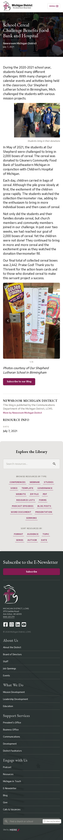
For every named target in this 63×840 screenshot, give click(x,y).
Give (5, 802)
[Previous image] (8, 321)
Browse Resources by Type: (31, 476)
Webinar (35, 482)
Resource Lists (25, 500)
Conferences (18, 482)
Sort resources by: (31, 528)
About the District (12, 647)
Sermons (31, 518)
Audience (32, 534)
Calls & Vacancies (11, 809)
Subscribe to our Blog (19, 381)
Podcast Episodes (22, 506)
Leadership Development (15, 699)
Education (8, 706)
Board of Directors (12, 654)
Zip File (34, 494)
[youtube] (23, 624)
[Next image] (55, 321)
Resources (8, 774)
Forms (43, 500)
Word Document (21, 512)
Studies (48, 482)
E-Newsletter (9, 788)
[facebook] (5, 624)
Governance (44, 488)
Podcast (7, 767)
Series (20, 540)
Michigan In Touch (12, 781)
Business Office (11, 729)
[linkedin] (17, 624)
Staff (5, 661)
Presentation (43, 512)
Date (6, 427)
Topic (46, 534)
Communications (11, 736)
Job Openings (9, 668)
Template (27, 488)
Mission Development (14, 692)
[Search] (54, 464)
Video (14, 488)
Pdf (45, 494)
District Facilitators (12, 750)
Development (10, 743)
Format (18, 534)
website (21, 494)
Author (32, 540)
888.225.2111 (9, 617)
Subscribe (31, 571)
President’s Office (12, 722)
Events (6, 675)
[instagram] (11, 624)
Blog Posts (44, 506)
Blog (5, 795)
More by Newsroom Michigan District (22, 412)
